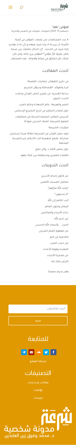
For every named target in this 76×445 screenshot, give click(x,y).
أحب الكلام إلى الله (58, 200)
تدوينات (45, 31)
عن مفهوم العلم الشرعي (53, 231)
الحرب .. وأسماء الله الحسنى (51, 225)
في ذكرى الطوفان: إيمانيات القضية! (47, 81)
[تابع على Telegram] (24, 352)
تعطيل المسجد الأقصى (54, 182)
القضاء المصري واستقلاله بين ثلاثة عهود (44, 155)
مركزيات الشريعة (58, 127)
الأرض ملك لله (59, 261)
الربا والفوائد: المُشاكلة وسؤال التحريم (46, 87)
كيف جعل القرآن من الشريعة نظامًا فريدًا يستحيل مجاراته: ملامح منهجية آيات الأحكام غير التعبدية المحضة (39, 138)
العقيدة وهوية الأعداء (55, 249)
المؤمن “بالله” (60, 27)
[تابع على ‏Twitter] (46, 352)
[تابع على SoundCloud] (39, 352)
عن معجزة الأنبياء (57, 255)
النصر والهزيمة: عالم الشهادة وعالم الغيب (43, 104)
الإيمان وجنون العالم (56, 206)
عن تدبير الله (61, 218)
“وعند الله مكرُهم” (58, 188)
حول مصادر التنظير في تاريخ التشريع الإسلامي (41, 110)
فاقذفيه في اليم (59, 237)
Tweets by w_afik (58, 272)
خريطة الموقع (38, 361)
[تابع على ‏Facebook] (53, 352)
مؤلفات (38, 390)
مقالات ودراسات (38, 382)
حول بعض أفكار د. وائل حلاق (51, 149)
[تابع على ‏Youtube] (31, 352)
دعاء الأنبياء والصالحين (54, 212)
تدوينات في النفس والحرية (25, 31)
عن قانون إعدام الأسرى (54, 176)
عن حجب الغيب (59, 243)
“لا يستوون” (61, 194)
